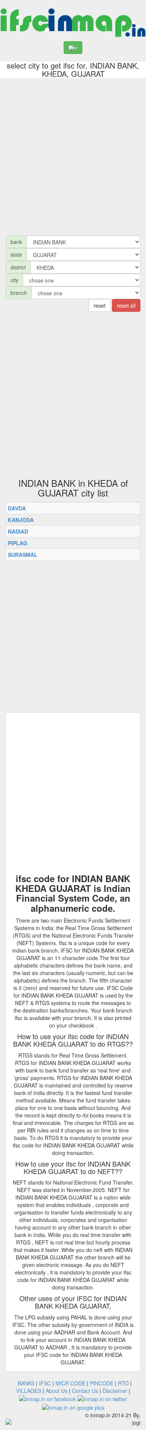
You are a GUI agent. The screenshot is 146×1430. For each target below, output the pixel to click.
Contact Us (85, 1390)
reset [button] (100, 305)
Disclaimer (115, 1390)
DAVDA (17, 508)
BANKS (26, 1383)
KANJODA (21, 520)
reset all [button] (126, 305)
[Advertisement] (73, 155)
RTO (123, 1383)
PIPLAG (17, 543)
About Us (56, 1390)
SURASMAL (22, 554)
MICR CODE (70, 1383)
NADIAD (18, 531)
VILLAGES (28, 1390)
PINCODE (101, 1383)
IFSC (45, 1383)
